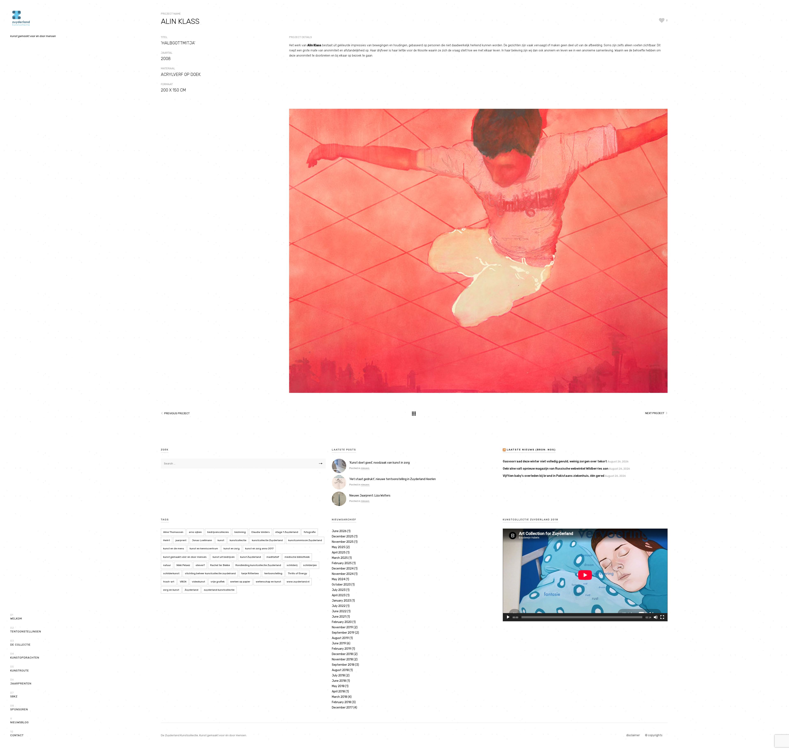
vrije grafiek (218, 581)
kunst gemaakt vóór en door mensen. (185, 557)
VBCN (183, 581)
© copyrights (653, 735)
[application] (585, 575)
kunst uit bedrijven (224, 557)
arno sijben (195, 532)
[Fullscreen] (662, 617)
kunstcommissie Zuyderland (305, 540)
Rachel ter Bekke (220, 565)
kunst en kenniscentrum (204, 548)
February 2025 (342, 563)
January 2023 (341, 600)
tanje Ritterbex (250, 573)
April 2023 (339, 595)
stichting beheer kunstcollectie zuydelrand (210, 573)
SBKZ (13, 694)
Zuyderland (191, 589)
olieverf (200, 565)
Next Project (654, 413)
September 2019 (343, 632)
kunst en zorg (232, 548)
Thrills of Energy (297, 573)
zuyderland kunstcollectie (219, 589)
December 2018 (342, 654)
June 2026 (339, 531)
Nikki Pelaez (183, 565)
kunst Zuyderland (250, 557)
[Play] (508, 617)
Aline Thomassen (173, 532)
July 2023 (339, 590)
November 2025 (343, 542)
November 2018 (342, 659)
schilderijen (310, 565)
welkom (16, 616)
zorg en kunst (171, 589)
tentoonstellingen (25, 629)
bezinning (240, 532)
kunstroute (19, 668)
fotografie (310, 532)
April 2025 (339, 552)
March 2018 (339, 697)
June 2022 (339, 611)
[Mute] (656, 617)
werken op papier (240, 581)
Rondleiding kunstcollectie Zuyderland (258, 565)
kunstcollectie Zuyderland (267, 540)
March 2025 (340, 558)
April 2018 (338, 691)
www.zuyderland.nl (298, 581)
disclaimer (633, 735)
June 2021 (339, 616)
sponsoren (19, 707)
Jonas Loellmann (202, 540)
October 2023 (341, 584)
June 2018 (339, 681)
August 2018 (340, 670)
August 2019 (340, 638)
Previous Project (177, 413)
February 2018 (341, 702)
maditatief (272, 557)
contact (17, 733)
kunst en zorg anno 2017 (259, 548)
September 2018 (343, 665)
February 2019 (341, 648)
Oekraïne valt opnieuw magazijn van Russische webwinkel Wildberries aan (555, 468)
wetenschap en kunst (268, 581)
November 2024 (343, 574)
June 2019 (339, 643)
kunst (221, 540)
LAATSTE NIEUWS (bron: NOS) (531, 449)
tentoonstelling (273, 573)
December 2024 (343, 568)
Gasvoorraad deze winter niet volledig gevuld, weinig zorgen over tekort (555, 461)
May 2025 (338, 547)
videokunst (198, 581)
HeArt (166, 540)
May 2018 (338, 686)
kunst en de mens (173, 548)
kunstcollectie (238, 540)
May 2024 (338, 579)
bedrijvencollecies (218, 532)
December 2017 (342, 707)
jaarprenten (20, 681)
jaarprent (180, 540)
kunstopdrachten (24, 655)
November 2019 (342, 627)
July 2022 (339, 606)
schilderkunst (171, 573)
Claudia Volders (260, 532)
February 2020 (342, 622)
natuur (167, 565)
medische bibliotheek (297, 557)
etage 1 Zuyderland (286, 532)
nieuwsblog (19, 720)
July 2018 (338, 675)
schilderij (292, 565)
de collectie (20, 642)
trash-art (168, 581)
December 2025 (343, 536)
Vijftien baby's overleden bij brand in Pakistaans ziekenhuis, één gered (553, 476)
